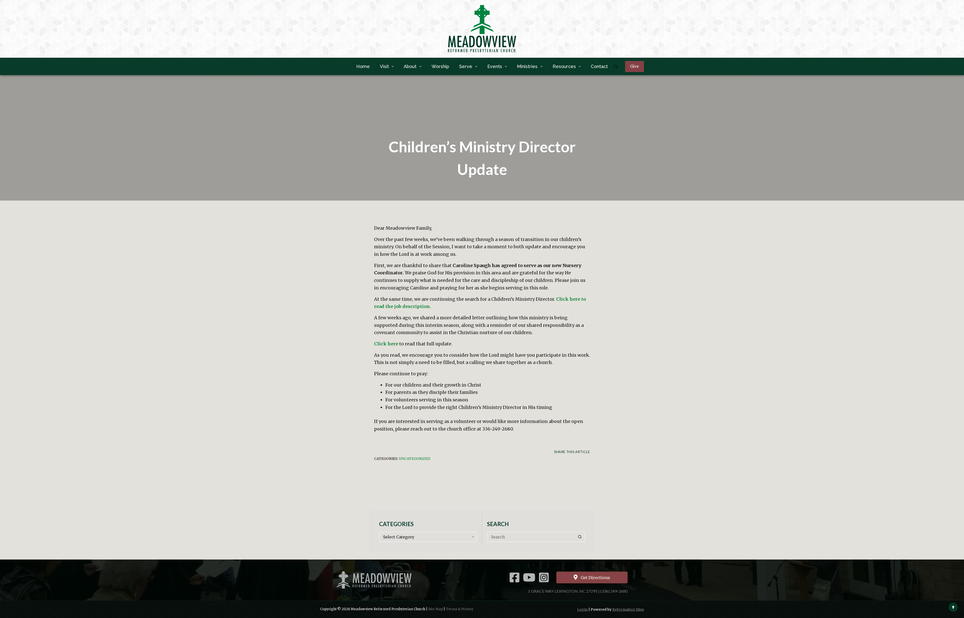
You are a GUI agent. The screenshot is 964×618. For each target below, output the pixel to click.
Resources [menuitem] (564, 66)
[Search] (616, 67)
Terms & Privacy (459, 609)
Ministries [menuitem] (527, 66)
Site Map (435, 609)
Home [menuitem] (363, 66)
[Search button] (580, 537)
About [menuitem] (410, 66)
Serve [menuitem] (465, 66)
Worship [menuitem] (440, 66)
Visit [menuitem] (384, 66)
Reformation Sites (628, 609)
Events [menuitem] (494, 66)
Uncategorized (414, 458)
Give (634, 66)
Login (582, 609)
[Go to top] (953, 607)
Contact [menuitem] (599, 66)
